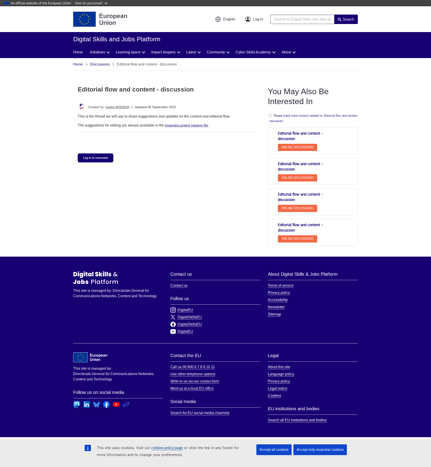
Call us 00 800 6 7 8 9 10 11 (192, 367)
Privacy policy (279, 293)
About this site (279, 367)
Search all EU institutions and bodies (297, 420)
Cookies (274, 395)
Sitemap (274, 314)
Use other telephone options (192, 374)
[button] (225, 19)
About (286, 52)
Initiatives (97, 52)
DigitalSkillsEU (190, 317)
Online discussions (297, 147)
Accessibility (278, 300)
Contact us (178, 285)
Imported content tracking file (186, 125)
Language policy (281, 374)
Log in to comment (95, 158)
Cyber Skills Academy (253, 52)
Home (78, 52)
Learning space (128, 52)
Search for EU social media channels (199, 413)
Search (348, 19)
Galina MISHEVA (117, 107)
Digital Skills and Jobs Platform (95, 277)
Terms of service (281, 285)
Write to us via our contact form (194, 381)
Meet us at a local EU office (192, 388)
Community (216, 52)
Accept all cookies (273, 450)
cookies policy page (167, 448)
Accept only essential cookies (320, 450)
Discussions (100, 64)
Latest (191, 52)
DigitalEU (185, 310)
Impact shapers (163, 52)
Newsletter (276, 307)
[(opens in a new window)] (100, 19)
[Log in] (254, 19)
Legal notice (277, 388)
